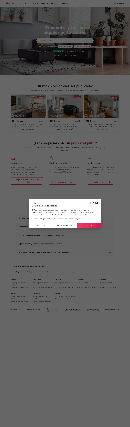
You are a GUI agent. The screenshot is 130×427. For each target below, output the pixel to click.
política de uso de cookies (83, 215)
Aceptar (89, 225)
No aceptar (41, 225)
